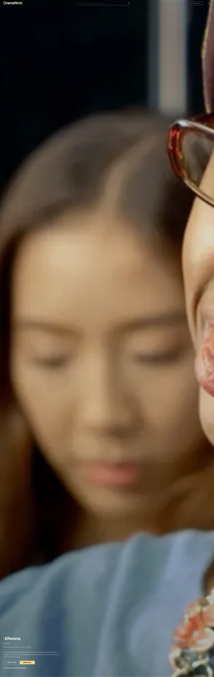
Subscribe (196, 3)
